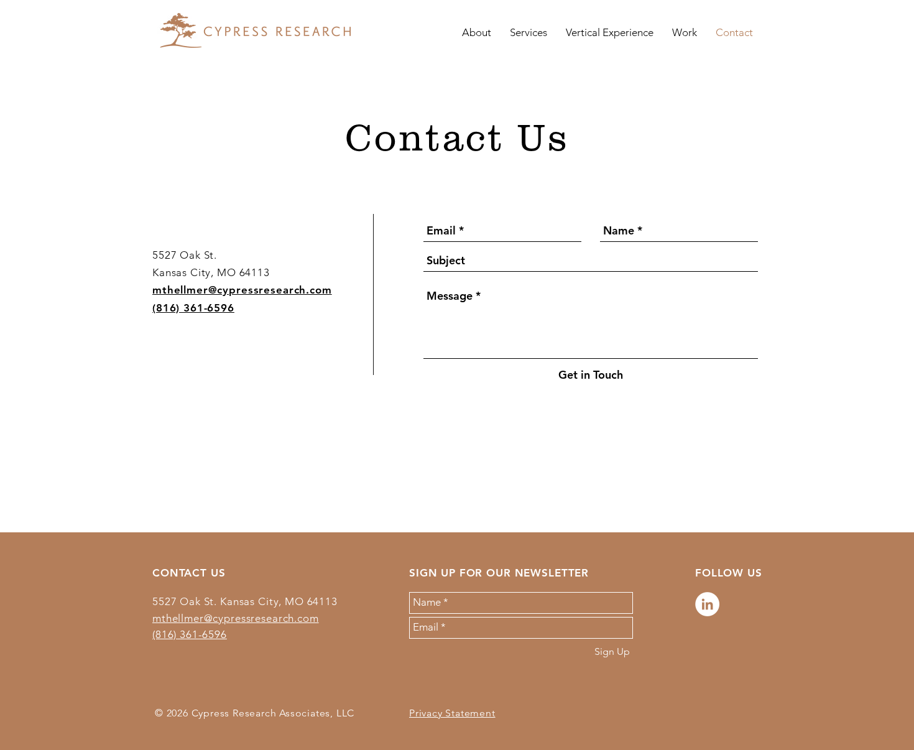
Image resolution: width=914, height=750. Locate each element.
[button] (528, 32)
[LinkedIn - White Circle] (707, 604)
